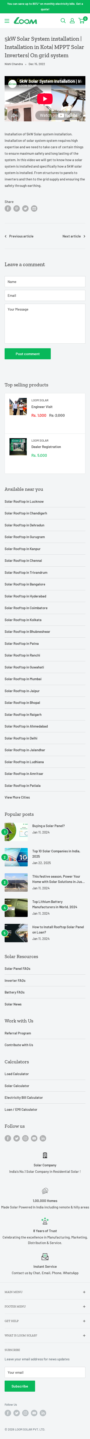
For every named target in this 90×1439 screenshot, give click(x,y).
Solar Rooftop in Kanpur (23, 549)
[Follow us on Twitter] (16, 1138)
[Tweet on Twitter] (25, 208)
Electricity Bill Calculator (24, 1097)
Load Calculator (17, 1074)
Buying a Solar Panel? (48, 826)
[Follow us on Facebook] (8, 1138)
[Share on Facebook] (8, 208)
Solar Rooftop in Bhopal (22, 702)
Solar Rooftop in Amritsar (24, 773)
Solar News (13, 1004)
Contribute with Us (19, 1045)
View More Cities (17, 797)
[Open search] (63, 20)
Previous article (21, 236)
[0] (81, 20)
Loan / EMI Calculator (21, 1109)
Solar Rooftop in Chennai (23, 560)
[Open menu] (7, 21)
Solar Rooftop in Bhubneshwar (27, 631)
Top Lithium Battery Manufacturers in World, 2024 (54, 904)
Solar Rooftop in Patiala (23, 785)
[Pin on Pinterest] (16, 208)
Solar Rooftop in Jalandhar (25, 750)
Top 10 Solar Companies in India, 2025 (56, 853)
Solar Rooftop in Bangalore (25, 584)
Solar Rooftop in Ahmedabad (26, 726)
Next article (72, 236)
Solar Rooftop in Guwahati (24, 667)
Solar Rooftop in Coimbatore (26, 608)
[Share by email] (34, 208)
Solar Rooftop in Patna (22, 643)
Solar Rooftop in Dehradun (24, 525)
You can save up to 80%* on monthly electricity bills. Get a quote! (45, 6)
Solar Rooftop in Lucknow (24, 501)
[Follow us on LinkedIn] (43, 1138)
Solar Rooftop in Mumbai (23, 679)
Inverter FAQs (15, 980)
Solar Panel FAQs (17, 968)
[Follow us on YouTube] (34, 1138)
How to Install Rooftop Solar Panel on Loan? (58, 929)
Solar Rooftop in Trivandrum (26, 572)
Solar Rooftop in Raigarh (23, 714)
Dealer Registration (46, 447)
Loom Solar (39, 400)
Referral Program (18, 1033)
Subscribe (20, 1386)
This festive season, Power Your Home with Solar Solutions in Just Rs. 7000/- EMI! (57, 879)
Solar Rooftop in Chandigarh (26, 513)
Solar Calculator (17, 1086)
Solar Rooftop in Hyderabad (25, 596)
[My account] (72, 20)
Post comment (28, 353)
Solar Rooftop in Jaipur (22, 691)
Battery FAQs (14, 992)
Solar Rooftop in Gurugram (25, 537)
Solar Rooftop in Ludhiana (24, 762)
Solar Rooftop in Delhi (21, 738)
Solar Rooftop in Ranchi (22, 655)
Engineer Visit (42, 407)
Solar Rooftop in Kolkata (23, 620)
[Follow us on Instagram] (25, 1138)
